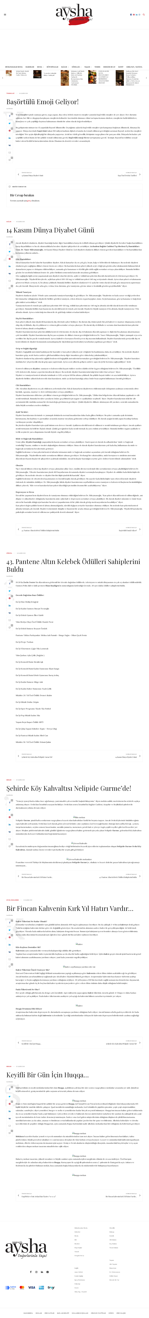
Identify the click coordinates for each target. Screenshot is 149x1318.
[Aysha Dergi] (74, 14)
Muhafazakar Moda (14, 67)
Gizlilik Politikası (98, 1313)
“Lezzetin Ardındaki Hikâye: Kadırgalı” (50, 74)
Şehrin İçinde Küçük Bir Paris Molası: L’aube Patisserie (22, 73)
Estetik (111, 1236)
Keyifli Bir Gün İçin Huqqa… (47, 1074)
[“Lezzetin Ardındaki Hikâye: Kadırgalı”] (37, 74)
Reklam (39, 1313)
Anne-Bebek (78, 1272)
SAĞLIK (64, 67)
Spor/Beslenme (12, 900)
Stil (75, 1240)
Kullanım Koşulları (80, 1313)
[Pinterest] (47, 1272)
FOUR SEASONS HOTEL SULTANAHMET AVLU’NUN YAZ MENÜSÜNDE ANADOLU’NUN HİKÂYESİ (103, 77)
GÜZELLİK (76, 67)
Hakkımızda (28, 1313)
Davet (76, 1288)
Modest (77, 1244)
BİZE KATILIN (49, 1313)
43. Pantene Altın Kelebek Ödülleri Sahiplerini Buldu (73, 565)
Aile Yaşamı (113, 1264)
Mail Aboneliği (63, 1313)
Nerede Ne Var (114, 1280)
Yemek (97, 67)
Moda (76, 1236)
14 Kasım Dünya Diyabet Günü (50, 229)
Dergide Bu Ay (109, 67)
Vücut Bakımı (113, 1248)
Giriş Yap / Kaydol (134, 67)
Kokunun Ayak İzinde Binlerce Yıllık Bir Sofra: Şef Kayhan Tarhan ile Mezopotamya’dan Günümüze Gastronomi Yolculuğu (78, 78)
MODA (39, 67)
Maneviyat (112, 1268)
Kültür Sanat (113, 1276)
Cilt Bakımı (112, 1240)
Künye (111, 1313)
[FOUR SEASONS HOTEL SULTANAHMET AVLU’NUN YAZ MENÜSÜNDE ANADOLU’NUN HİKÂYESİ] (92, 77)
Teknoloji (10, 93)
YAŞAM (87, 67)
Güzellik (112, 1228)
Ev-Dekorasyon (114, 1272)
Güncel (9, 553)
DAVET (120, 67)
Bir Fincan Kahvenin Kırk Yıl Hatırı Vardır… (69, 908)
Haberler (29, 67)
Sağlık (8, 221)
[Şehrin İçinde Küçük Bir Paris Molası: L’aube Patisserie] (9, 73)
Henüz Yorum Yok (19, 187)
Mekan (8, 780)
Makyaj (111, 1232)
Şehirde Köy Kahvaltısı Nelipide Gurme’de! (68, 788)
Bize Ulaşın (121, 1313)
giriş (29, 200)
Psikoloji (77, 1284)
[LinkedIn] (42, 1272)
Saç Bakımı (113, 1244)
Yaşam (111, 1260)
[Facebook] (30, 1272)
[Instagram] (36, 1272)
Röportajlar (52, 67)
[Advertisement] (74, 47)
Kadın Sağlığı (78, 1276)
